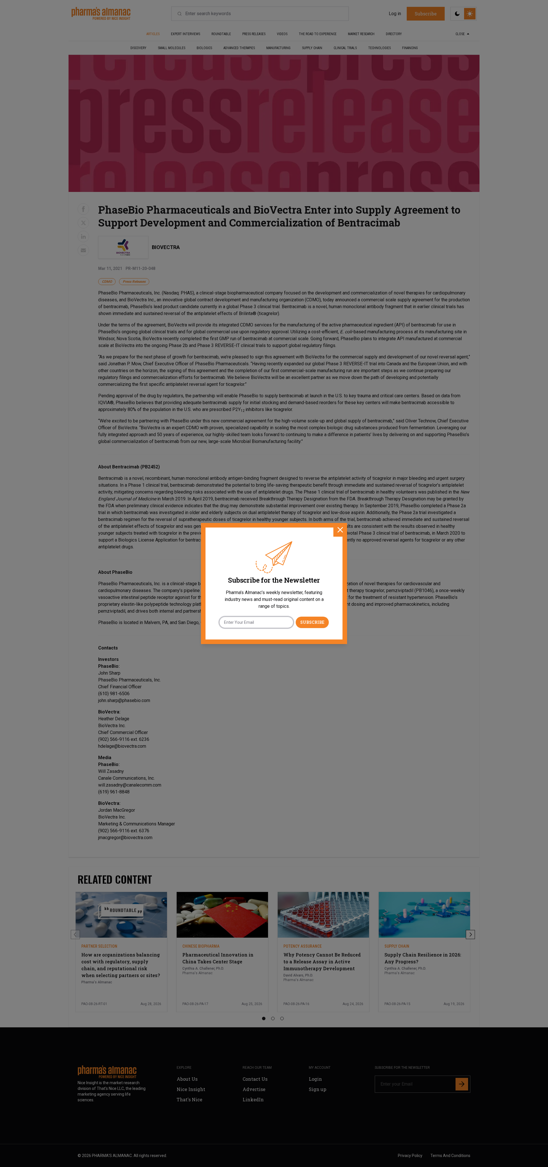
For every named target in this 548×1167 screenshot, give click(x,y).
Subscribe (312, 622)
